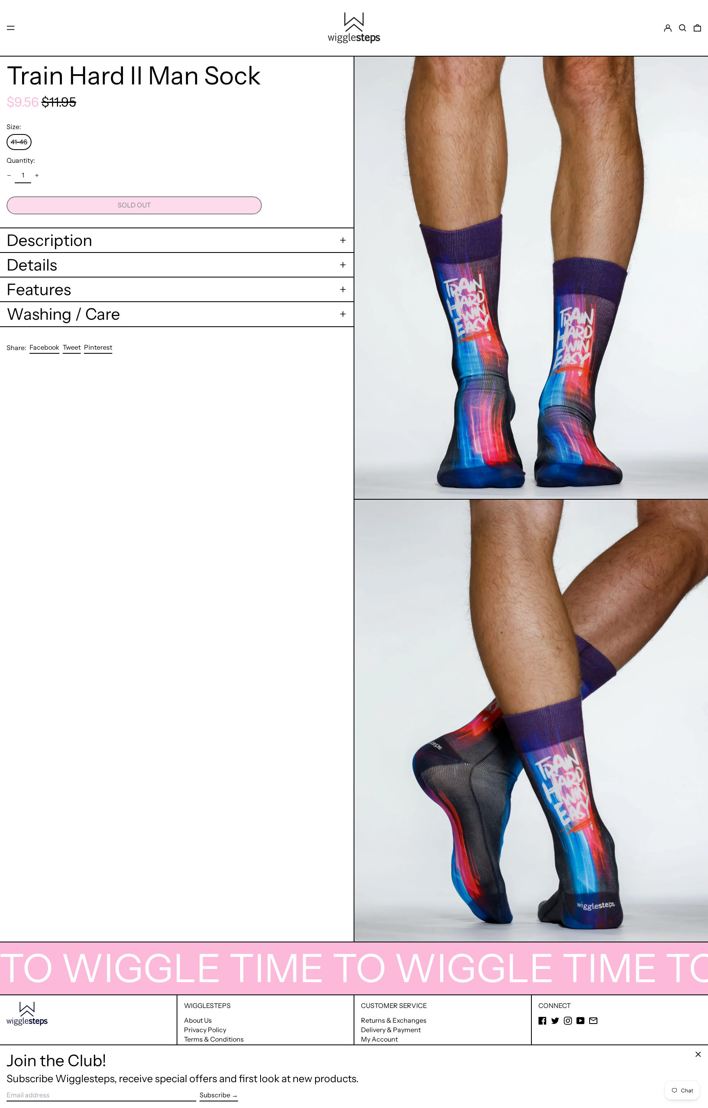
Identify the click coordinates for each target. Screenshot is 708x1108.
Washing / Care (63, 314)
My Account (379, 1039)
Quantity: (21, 160)
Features (39, 289)
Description (49, 240)
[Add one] (37, 175)
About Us (198, 1020)
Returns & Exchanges (394, 1020)
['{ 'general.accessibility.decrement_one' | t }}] (9, 175)
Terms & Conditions (214, 1039)
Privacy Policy (205, 1030)
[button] (682, 27)
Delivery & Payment (391, 1030)
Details (32, 264)
